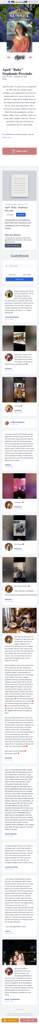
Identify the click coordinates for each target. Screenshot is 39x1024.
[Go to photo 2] (18, 401)
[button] (19, 338)
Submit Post (20, 279)
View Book (9, 215)
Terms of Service (25, 1015)
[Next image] (34, 390)
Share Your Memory (13, 245)
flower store (6, 137)
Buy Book (21, 215)
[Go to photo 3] (20, 539)
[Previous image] (4, 390)
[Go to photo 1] (17, 401)
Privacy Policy (14, 1015)
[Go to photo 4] (21, 401)
